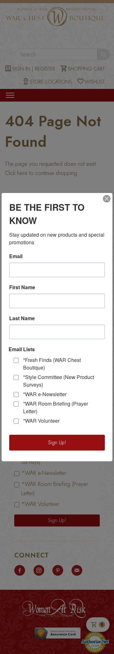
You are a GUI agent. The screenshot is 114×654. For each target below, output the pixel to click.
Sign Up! (57, 442)
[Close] (107, 198)
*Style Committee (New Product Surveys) (58, 380)
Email (15, 256)
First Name (22, 287)
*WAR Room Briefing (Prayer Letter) (55, 407)
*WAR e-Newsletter (44, 394)
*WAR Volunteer (41, 420)
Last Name (22, 318)
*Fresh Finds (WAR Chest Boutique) (52, 363)
